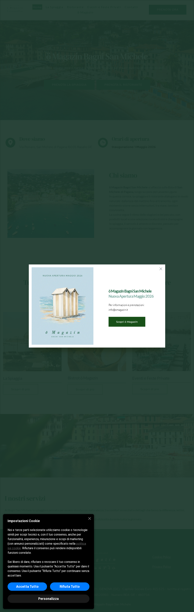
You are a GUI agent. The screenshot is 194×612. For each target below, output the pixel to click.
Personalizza (48, 599)
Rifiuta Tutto (70, 586)
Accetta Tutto (27, 586)
